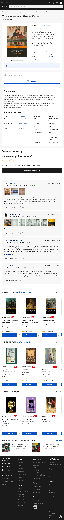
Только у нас (22, 502)
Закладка (12, 265)
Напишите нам (54, 499)
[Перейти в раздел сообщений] (49, 3)
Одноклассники (7, 488)
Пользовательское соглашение (55, 506)
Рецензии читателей (36, 471)
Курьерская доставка (53, 492)
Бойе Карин (5, 423)
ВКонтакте (5, 479)
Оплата (51, 488)
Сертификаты (22, 499)
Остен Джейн (50, 52)
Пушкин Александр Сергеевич (31, 325)
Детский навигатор (36, 466)
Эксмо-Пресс (50, 54)
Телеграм (5, 494)
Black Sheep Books (7, 426)
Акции (20, 488)
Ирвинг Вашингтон (7, 325)
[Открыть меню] (2, 2)
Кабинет (52, 477)
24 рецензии (9, 381)
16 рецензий (49, 331)
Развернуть (7, 254)
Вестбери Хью (46, 421)
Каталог (4, 6)
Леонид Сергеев (15, 214)
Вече (43, 424)
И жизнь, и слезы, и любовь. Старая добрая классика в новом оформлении (50, 445)
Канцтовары (22, 474)
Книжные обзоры (39, 475)
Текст (23, 374)
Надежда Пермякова (16, 240)
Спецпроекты (38, 492)
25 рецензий (9, 331)
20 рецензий (29, 381)
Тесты (35, 483)
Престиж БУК (26, 424)
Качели (44, 376)
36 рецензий (49, 381)
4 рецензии (29, 331)
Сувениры (21, 480)
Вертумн (12, 183)
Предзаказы (22, 505)
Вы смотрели (53, 474)
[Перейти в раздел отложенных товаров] (57, 3)
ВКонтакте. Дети (8, 482)
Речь (3, 376)
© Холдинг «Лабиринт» (52, 512)
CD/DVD (20, 477)
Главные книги (23, 491)
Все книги (21, 462)
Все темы (59, 440)
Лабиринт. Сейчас (39, 462)
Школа (20, 465)
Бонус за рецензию (21, 495)
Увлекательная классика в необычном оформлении (20, 445)
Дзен (4, 491)
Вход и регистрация (53, 470)
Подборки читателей (36, 479)
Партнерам (37, 500)
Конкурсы (36, 489)
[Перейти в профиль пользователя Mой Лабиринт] (53, 3)
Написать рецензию (32, 171)
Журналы (21, 468)
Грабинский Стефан (28, 421)
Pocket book (49, 56)
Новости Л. (37, 486)
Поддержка (53, 496)
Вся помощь (53, 502)
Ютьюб (4, 485)
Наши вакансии (38, 503)
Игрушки (21, 471)
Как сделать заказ (55, 485)
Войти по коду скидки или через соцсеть (55, 464)
